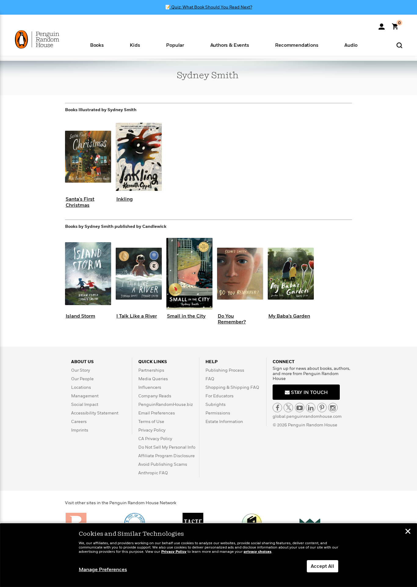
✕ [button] (408, 532)
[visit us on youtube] (299, 407)
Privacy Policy (151, 430)
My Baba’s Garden (289, 316)
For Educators (219, 396)
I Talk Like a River (136, 316)
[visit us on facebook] (277, 407)
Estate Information (224, 422)
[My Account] (382, 24)
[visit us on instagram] (333, 407)
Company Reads (154, 396)
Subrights (215, 404)
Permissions (217, 413)
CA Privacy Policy (155, 439)
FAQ (209, 379)
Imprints (79, 430)
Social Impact (84, 404)
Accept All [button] (322, 566)
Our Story (80, 370)
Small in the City (186, 316)
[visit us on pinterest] (322, 407)
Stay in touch (309, 392)
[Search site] (399, 45)
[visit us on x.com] (288, 407)
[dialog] (208, 555)
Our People (82, 379)
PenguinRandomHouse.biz (165, 404)
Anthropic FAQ (153, 473)
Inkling (124, 199)
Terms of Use (151, 422)
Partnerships (151, 370)
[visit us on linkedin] (310, 407)
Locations (81, 387)
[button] (97, 45)
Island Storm (80, 316)
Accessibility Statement (94, 413)
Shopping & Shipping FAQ (232, 387)
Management (85, 396)
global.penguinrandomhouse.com (307, 416)
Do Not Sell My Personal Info (166, 447)
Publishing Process (224, 370)
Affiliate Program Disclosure (166, 456)
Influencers (149, 387)
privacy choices (257, 551)
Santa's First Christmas (80, 202)
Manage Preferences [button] (103, 569)
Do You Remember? (232, 319)
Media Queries (153, 379)
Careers (79, 422)
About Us (82, 362)
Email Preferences (156, 413)
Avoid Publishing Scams (162, 464)
